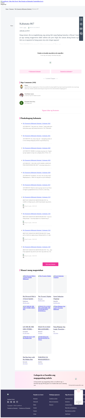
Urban (34, 414)
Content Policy (68, 404)
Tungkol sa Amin (53, 398)
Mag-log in (40, 1)
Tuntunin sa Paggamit (12, 408)
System (35, 407)
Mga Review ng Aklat (70, 411)
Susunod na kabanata (65, 71)
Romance (11, 9)
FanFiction (67, 414)
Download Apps (69, 398)
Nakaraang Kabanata (35, 71)
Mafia (34, 404)
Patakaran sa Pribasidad (24, 408)
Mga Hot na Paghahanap (71, 407)
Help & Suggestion (53, 401)
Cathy (24, 27)
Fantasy (35, 411)
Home (7, 9)
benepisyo (67, 401)
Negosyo (51, 404)
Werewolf (35, 401)
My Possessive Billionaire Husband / (23, 9)
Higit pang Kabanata (50, 264)
